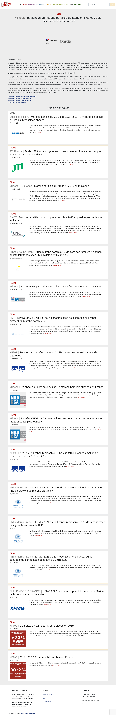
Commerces (40, 4)
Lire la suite (38, 132)
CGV (44, 698)
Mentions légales (48, 694)
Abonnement (47, 702)
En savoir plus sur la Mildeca (17, 103)
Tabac (24, 4)
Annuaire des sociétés (60, 4)
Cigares (48, 4)
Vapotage (31, 4)
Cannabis (77, 4)
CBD (71, 4)
